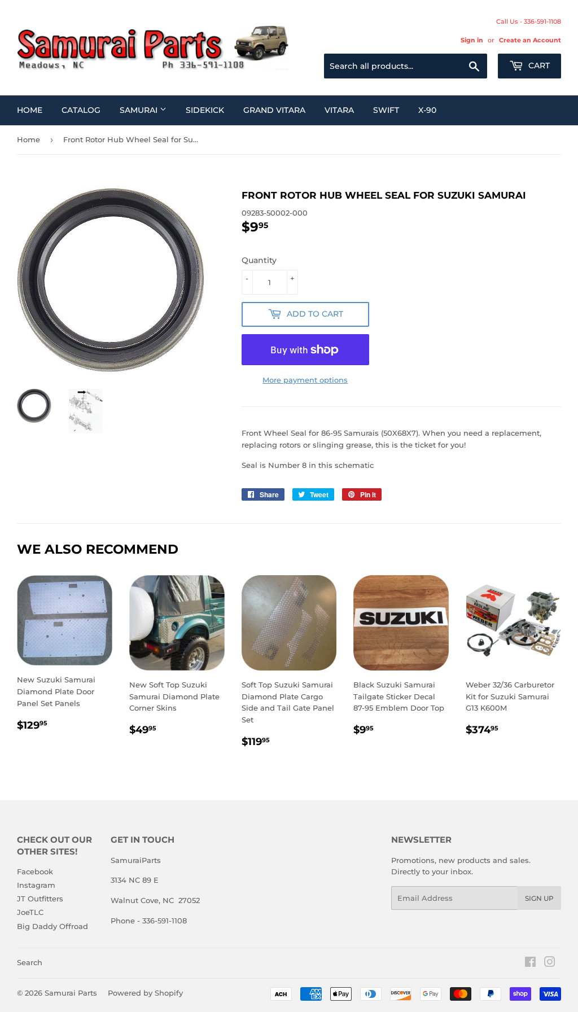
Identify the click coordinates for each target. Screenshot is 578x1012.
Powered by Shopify (145, 992)
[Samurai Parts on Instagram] (549, 963)
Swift (386, 110)
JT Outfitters (40, 898)
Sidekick (205, 110)
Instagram (36, 885)
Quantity (259, 260)
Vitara (339, 110)
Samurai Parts (71, 992)
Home (29, 110)
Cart (538, 65)
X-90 (427, 110)
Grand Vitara (274, 110)
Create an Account (530, 40)
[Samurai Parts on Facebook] (530, 963)
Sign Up (539, 898)
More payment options (305, 379)
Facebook (35, 871)
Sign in (472, 40)
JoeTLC (30, 912)
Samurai (140, 110)
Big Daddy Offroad (52, 926)
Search (29, 962)
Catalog (81, 110)
